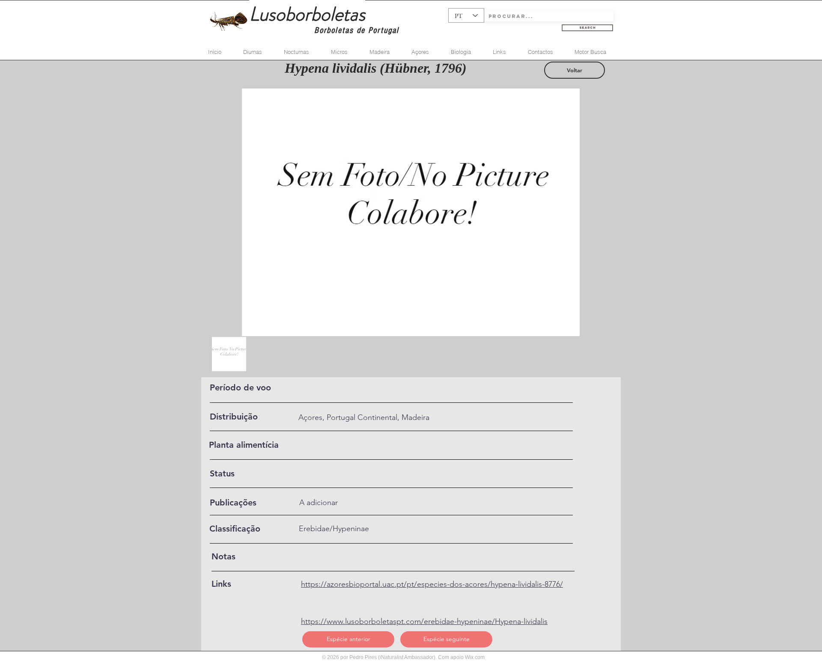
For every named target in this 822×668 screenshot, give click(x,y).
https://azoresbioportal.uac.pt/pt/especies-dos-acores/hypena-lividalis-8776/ (432, 584)
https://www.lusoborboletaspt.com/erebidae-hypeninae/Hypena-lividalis (424, 621)
